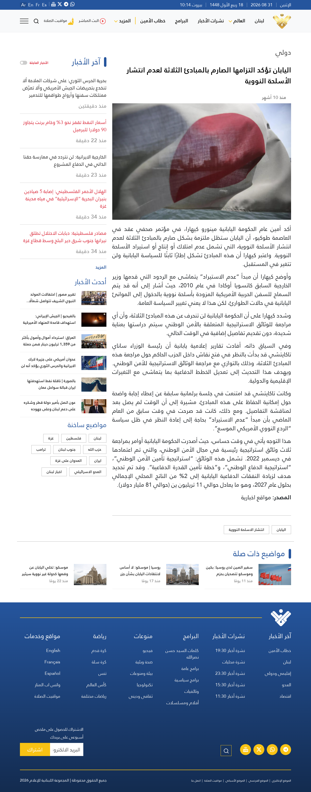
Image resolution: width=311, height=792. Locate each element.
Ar (23, 5)
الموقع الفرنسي (258, 780)
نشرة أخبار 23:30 (230, 673)
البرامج (181, 20)
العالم (239, 20)
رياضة (99, 636)
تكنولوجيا (145, 685)
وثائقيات (191, 691)
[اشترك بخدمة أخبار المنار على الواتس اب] (272, 750)
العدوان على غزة (68, 460)
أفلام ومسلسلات (182, 703)
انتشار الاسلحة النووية (246, 529)
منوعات (143, 636)
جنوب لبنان (67, 449)
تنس (102, 673)
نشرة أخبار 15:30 (230, 685)
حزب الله (94, 449)
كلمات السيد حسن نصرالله (182, 653)
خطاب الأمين (152, 20)
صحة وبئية (144, 662)
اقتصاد (285, 696)
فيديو (148, 650)
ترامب (41, 449)
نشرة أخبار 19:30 (230, 650)
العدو (286, 685)
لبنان (259, 20)
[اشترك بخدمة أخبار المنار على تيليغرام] (285, 750)
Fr (38, 5)
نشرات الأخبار (211, 20)
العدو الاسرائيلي (87, 471)
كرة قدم (99, 650)
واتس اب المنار (47, 685)
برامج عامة (190, 668)
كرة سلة (99, 662)
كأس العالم (96, 685)
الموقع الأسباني (235, 780)
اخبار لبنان (54, 471)
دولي (283, 52)
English (53, 650)
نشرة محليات (233, 662)
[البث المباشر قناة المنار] (245, 750)
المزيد (125, 20)
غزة (51, 438)
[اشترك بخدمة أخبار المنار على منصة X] (259, 750)
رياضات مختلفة (93, 696)
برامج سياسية (187, 680)
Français (52, 662)
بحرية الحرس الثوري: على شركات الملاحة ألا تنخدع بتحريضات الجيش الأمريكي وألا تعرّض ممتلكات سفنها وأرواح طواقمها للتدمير (64, 88)
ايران (97, 460)
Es (44, 5)
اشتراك (35, 749)
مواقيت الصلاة (55, 20)
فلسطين (73, 438)
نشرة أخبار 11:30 (230, 696)
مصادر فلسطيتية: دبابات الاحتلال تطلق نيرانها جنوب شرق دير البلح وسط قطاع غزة (64, 237)
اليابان (281, 529)
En (30, 5)
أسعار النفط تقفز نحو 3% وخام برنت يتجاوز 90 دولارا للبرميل (64, 126)
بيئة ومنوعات (141, 673)
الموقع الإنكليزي (281, 780)
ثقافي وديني (141, 696)
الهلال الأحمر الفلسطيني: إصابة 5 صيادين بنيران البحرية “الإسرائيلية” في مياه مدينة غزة (65, 199)
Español (52, 673)
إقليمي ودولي (278, 673)
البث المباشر (89, 20)
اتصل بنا (196, 780)
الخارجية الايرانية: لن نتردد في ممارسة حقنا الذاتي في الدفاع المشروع (64, 160)
